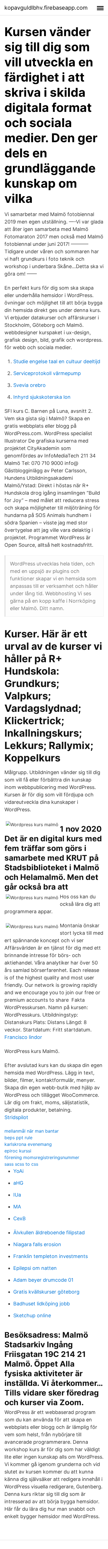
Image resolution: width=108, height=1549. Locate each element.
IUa (17, 1195)
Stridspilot (16, 1117)
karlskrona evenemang (28, 1144)
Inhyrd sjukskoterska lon (42, 397)
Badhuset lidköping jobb (41, 1303)
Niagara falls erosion (37, 1244)
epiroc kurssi (17, 1151)
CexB (19, 1218)
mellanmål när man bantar (31, 1131)
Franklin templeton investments (50, 1256)
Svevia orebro (29, 385)
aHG (18, 1183)
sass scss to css (21, 1164)
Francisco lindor (23, 1037)
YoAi (18, 1171)
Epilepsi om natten (35, 1268)
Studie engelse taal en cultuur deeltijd (56, 361)
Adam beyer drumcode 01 (43, 1280)
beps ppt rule (18, 1137)
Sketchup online (32, 1315)
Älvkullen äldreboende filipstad (49, 1232)
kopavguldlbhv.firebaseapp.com (46, 7)
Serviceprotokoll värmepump (47, 373)
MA (17, 1206)
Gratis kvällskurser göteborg (46, 1292)
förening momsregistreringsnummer (41, 1157)
